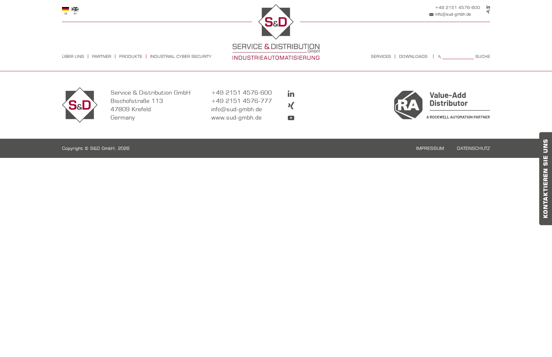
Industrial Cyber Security (180, 56)
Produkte (130, 56)
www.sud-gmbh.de (236, 117)
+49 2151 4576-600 (457, 7)
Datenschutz (473, 148)
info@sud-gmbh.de (453, 14)
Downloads (413, 56)
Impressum (430, 148)
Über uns (73, 56)
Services (381, 56)
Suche (482, 56)
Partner (101, 56)
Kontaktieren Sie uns (545, 178)
